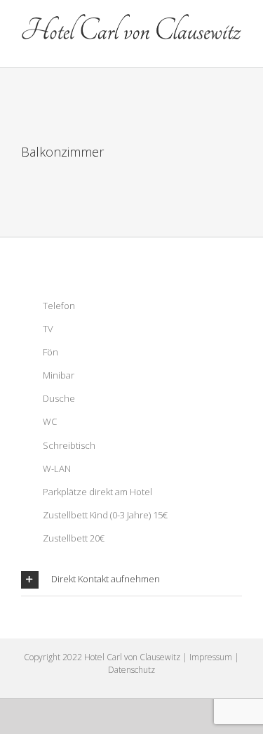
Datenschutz (131, 670)
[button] (131, 580)
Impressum (210, 657)
